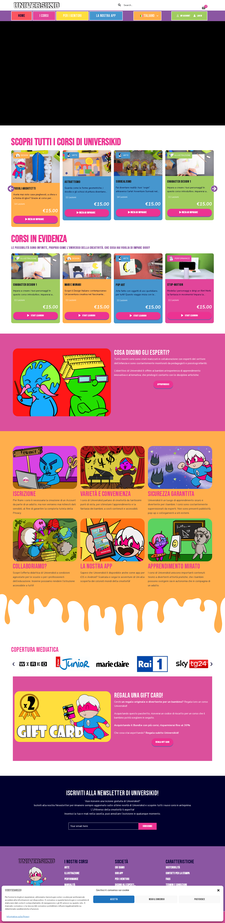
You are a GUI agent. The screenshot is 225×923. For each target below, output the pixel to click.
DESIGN (75, 258)
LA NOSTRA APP (106, 16)
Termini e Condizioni (176, 885)
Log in (199, 15)
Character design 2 (179, 182)
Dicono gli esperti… (125, 885)
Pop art (120, 285)
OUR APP (119, 873)
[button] (218, 890)
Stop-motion (175, 285)
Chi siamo (120, 867)
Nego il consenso (157, 899)
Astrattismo (21, 182)
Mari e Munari (73, 285)
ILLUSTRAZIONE (131, 155)
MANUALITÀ (69, 885)
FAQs (168, 879)
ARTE (23, 155)
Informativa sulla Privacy (18, 916)
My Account (185, 15)
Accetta (114, 899)
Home (21, 16)
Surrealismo (72, 182)
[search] (119, 5)
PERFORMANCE (182, 258)
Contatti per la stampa (178, 873)
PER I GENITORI (72, 16)
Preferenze (199, 899)
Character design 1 (128, 182)
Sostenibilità (173, 867)
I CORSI (44, 16)
